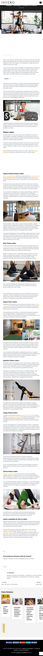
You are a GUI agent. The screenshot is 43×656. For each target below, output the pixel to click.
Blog (10, 31)
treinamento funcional (8, 532)
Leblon (5, 566)
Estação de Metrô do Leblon (27, 415)
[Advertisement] (21, 44)
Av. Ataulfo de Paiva (34, 176)
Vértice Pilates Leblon (9, 473)
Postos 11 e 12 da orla (29, 531)
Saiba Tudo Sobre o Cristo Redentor (9, 583)
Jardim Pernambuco (7, 247)
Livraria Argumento (17, 247)
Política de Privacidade (27, 648)
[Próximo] (8, 596)
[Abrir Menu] (40, 2)
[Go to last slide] (3, 596)
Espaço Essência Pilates (9, 176)
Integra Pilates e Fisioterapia (14, 416)
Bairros (13, 31)
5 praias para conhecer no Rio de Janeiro (5, 610)
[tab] (4, 624)
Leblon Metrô (39, 583)
